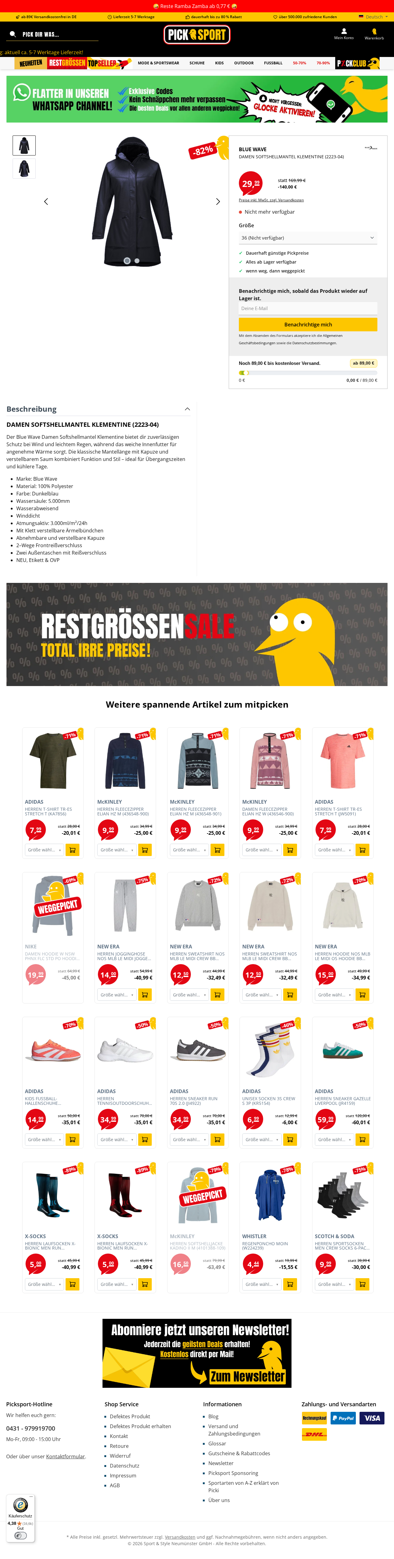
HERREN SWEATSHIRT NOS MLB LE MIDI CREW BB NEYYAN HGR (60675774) (197, 956)
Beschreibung (31, 409)
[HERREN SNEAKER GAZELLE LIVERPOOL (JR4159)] (343, 1050)
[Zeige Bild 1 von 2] (127, 260)
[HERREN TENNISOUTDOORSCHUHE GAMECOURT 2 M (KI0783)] (125, 1050)
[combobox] (59, 34)
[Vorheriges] (46, 202)
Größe (246, 225)
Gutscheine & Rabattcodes (239, 1453)
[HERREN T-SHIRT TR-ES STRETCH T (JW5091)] (343, 761)
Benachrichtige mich (308, 324)
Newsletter (221, 1463)
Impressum (123, 1475)
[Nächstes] (218, 202)
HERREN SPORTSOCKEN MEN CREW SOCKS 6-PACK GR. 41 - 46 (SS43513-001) (342, 1246)
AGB (115, 1485)
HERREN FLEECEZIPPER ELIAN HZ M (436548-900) (123, 811)
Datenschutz (124, 1465)
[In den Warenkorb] (72, 850)
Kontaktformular (65, 1456)
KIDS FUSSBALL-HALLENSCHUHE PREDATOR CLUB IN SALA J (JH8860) (52, 1101)
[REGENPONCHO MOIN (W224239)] (270, 1195)
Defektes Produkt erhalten (140, 1426)
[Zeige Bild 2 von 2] (137, 260)
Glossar (217, 1443)
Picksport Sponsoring (233, 1473)
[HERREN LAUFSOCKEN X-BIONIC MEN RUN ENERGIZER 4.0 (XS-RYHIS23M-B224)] (125, 1195)
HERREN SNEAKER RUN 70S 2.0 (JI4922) (194, 1101)
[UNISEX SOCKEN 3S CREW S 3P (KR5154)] (270, 1050)
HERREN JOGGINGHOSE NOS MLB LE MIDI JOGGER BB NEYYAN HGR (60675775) (124, 956)
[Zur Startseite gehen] (197, 35)
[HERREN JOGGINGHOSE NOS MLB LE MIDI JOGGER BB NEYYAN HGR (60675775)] (125, 905)
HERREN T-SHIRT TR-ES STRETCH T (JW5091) (338, 811)
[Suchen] (13, 34)
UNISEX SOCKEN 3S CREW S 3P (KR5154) (268, 1101)
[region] (117, 201)
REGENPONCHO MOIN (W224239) (265, 1246)
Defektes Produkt (130, 1416)
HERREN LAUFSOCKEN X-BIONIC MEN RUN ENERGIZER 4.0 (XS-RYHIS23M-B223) (50, 1246)
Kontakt (119, 1436)
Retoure (119, 1446)
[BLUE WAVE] (371, 158)
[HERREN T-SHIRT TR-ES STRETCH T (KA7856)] (53, 761)
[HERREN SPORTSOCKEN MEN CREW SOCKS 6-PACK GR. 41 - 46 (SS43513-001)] (343, 1195)
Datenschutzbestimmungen (314, 343)
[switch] (20, 1535)
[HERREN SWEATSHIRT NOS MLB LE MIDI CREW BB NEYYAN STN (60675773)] (270, 905)
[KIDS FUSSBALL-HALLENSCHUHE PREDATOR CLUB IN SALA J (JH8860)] (53, 1050)
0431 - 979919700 (30, 1428)
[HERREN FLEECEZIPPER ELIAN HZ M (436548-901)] (198, 761)
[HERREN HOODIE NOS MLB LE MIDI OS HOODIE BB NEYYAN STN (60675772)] (343, 905)
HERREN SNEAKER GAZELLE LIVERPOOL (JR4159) (343, 1101)
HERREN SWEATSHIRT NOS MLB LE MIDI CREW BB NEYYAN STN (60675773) (269, 956)
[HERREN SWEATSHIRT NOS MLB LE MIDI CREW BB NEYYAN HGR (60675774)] (198, 905)
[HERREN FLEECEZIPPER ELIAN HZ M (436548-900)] (125, 761)
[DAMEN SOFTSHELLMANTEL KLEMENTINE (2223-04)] (132, 201)
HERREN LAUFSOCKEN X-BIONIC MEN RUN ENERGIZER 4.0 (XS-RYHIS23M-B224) (122, 1246)
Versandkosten (180, 1537)
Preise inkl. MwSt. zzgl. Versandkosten (271, 200)
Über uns (219, 1500)
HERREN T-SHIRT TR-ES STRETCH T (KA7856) (48, 811)
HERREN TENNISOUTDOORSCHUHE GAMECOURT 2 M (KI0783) (124, 1101)
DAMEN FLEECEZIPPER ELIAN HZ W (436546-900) (268, 811)
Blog (213, 1416)
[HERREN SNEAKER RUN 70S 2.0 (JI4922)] (198, 1050)
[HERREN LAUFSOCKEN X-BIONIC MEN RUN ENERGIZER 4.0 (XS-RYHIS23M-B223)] (53, 1195)
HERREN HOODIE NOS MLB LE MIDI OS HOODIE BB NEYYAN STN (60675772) (342, 956)
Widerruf (120, 1455)
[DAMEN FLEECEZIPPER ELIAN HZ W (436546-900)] (270, 761)
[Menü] (31, 1498)
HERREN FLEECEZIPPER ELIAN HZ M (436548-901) (195, 811)
